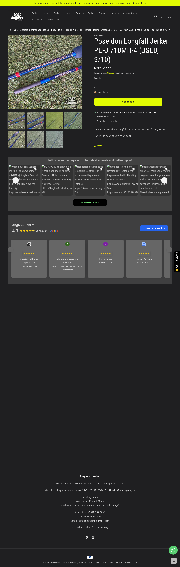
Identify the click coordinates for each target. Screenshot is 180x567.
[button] (35, 13)
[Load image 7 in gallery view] (54, 139)
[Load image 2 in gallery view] (35, 120)
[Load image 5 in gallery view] (16, 139)
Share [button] (99, 145)
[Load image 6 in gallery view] (35, 139)
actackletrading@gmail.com (94, 520)
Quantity (97, 78)
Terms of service (115, 562)
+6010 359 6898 (96, 512)
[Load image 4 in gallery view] (73, 120)
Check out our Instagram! (90, 202)
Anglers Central (56, 563)
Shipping (110, 73)
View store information (107, 121)
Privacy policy (100, 562)
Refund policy (86, 562)
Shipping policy (131, 562)
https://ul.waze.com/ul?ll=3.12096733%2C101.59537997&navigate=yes (96, 490)
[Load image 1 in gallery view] (16, 120)
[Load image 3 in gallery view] (54, 120)
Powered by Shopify (70, 563)
